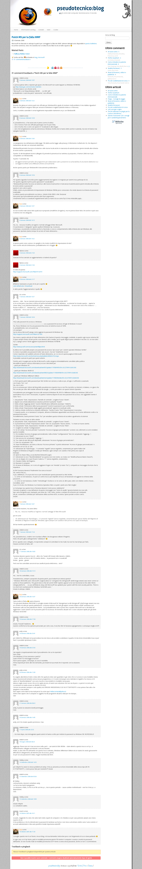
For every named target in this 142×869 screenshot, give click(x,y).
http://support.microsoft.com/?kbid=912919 (27, 272)
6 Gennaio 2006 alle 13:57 (27, 206)
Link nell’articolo (18, 286)
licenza (90, 865)
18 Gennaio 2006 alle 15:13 (27, 571)
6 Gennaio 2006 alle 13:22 (27, 100)
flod (20, 99)
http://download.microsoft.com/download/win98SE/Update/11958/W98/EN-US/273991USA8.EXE (45, 373)
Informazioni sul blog (28, 30)
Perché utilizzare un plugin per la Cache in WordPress (118, 112)
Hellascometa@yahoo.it (58, 691)
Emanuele (115, 54)
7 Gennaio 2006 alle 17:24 (27, 532)
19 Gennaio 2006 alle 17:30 (27, 619)
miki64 (110, 54)
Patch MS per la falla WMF (26, 37)
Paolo (109, 70)
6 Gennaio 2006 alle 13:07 (27, 80)
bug (36, 57)
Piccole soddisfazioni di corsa (118, 81)
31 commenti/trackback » (22, 59)
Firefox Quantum (113, 58)
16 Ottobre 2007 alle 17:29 (27, 832)
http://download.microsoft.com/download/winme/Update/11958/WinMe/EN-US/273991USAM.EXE (46, 378)
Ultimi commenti (115, 48)
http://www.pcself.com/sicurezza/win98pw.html (29, 347)
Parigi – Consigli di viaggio (116, 99)
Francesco (111, 56)
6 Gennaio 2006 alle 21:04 (27, 265)
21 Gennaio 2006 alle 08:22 (27, 703)
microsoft (41, 57)
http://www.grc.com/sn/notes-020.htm (28, 87)
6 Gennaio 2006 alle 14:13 (27, 220)
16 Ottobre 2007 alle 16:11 (27, 813)
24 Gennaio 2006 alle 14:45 (27, 717)
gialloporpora (112, 79)
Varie (48, 30)
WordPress (82, 865)
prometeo (111, 60)
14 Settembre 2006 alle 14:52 (28, 762)
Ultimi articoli (113, 87)
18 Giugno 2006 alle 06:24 (27, 742)
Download (28, 286)
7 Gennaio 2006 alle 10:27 (27, 296)
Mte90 (121, 66)
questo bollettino (91, 44)
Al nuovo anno (113, 52)
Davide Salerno (124, 83)
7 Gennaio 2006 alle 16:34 (27, 317)
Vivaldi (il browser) (114, 68)
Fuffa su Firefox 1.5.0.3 (21, 54)
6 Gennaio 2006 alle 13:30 (27, 118)
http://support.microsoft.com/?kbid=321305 (27, 334)
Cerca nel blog (110, 35)
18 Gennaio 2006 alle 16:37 (27, 596)
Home (16, 30)
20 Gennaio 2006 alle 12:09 (27, 672)
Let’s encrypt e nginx (115, 109)
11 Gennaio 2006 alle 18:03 (27, 551)
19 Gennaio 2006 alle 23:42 (27, 647)
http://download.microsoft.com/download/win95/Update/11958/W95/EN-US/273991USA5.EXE (44, 367)
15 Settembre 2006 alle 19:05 (28, 799)
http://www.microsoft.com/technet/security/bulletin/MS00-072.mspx (36, 356)
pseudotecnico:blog (80, 8)
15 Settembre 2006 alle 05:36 (27, 776)
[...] (129, 66)
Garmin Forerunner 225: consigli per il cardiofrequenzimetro (118, 117)
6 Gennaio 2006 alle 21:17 (27, 279)
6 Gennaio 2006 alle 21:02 (27, 253)
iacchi (116, 56)
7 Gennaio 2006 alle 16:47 (27, 504)
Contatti (41, 30)
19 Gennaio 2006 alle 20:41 (27, 633)
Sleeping (113, 66)
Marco (126, 66)
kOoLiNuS (121, 54)
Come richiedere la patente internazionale (117, 63)
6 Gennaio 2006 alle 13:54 (27, 175)
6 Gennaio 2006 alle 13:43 (27, 138)
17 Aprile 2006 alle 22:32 (26, 729)
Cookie (55, 30)
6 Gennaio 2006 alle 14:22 (27, 238)
